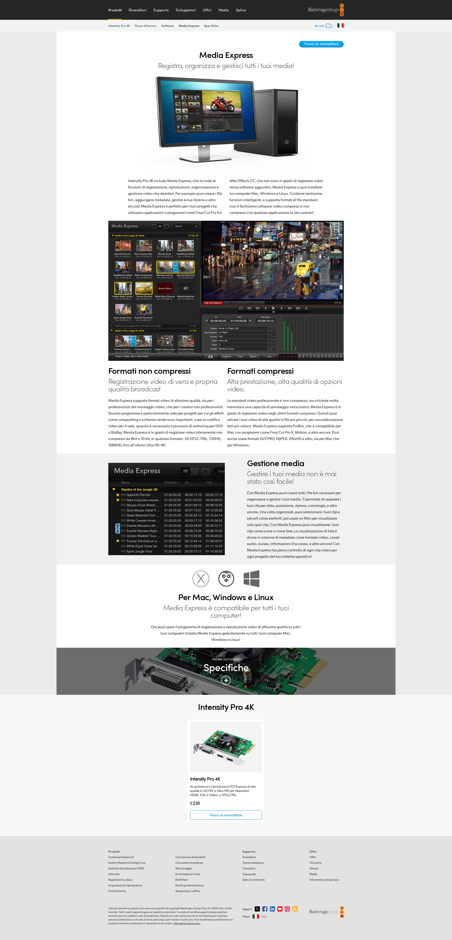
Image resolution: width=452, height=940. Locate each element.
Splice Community (253, 879)
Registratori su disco (120, 879)
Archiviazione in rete (187, 874)
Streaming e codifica (187, 891)
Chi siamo (316, 862)
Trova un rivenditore (321, 43)
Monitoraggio (183, 868)
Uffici (207, 10)
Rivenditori (137, 10)
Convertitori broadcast (189, 862)
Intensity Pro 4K (119, 26)
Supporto (161, 10)
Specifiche (211, 26)
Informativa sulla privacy (324, 879)
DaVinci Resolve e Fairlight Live (126, 862)
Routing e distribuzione (189, 885)
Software (167, 26)
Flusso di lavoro (145, 26)
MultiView (181, 879)
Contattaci (248, 868)
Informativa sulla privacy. (186, 923)
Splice (241, 10)
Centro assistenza (253, 862)
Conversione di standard (190, 857)
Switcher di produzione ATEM (126, 868)
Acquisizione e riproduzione (125, 885)
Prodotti (115, 10)
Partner (314, 868)
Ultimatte (114, 874)
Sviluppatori (186, 10)
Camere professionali (121, 857)
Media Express (189, 26)
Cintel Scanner (117, 891)
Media (223, 10)
